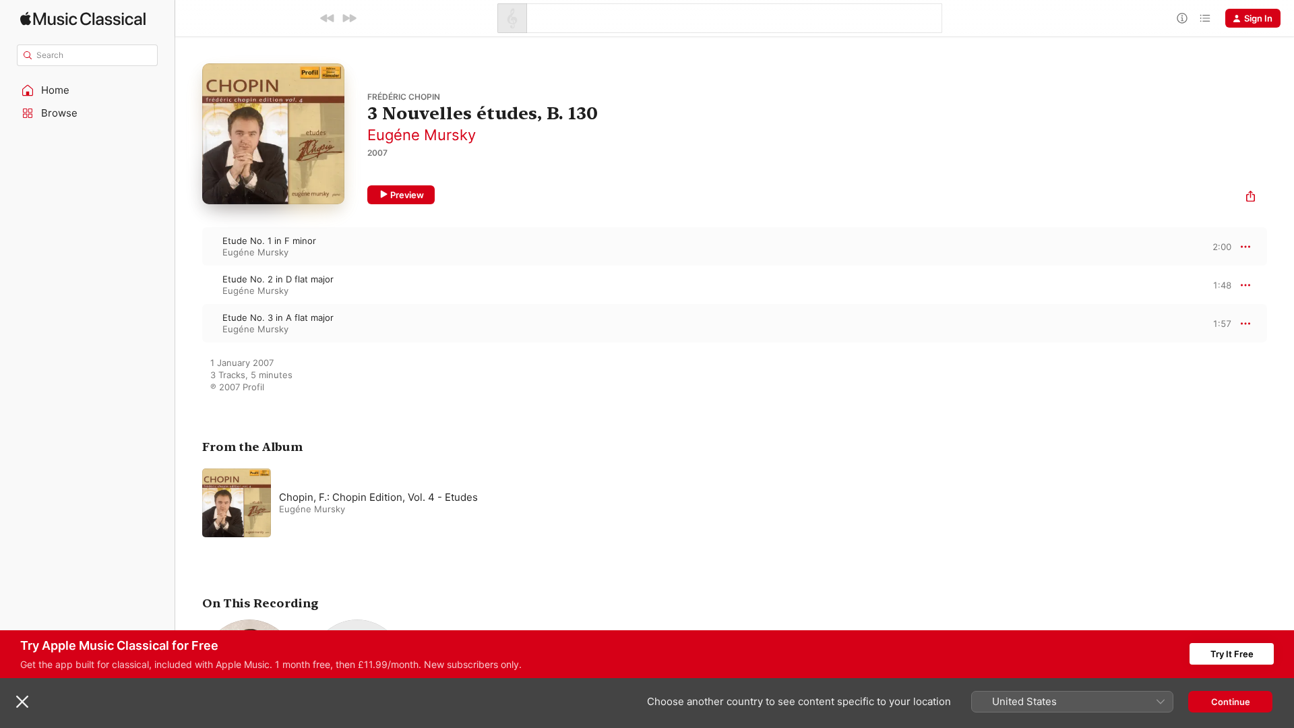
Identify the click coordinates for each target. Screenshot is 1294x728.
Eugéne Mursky (421, 135)
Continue (1230, 701)
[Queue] (1205, 18)
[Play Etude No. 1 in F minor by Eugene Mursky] (188, 246)
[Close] (22, 702)
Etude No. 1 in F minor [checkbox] (269, 240)
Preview (407, 194)
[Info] (1182, 18)
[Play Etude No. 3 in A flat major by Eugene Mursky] (188, 323)
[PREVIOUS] (327, 18)
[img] (83, 18)
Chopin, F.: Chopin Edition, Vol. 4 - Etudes (378, 497)
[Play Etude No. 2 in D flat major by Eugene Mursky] (188, 285)
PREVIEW (1216, 246)
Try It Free (1232, 653)
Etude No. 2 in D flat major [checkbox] (278, 279)
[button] (88, 90)
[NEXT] (349, 18)
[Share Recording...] (1250, 197)
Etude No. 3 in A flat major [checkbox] (278, 317)
